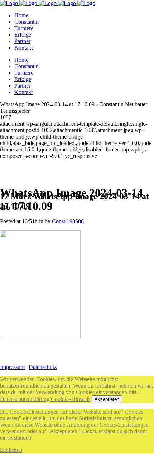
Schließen (11, 450)
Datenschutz (43, 367)
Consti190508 (68, 221)
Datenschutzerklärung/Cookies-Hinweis (45, 399)
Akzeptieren (107, 399)
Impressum (12, 367)
